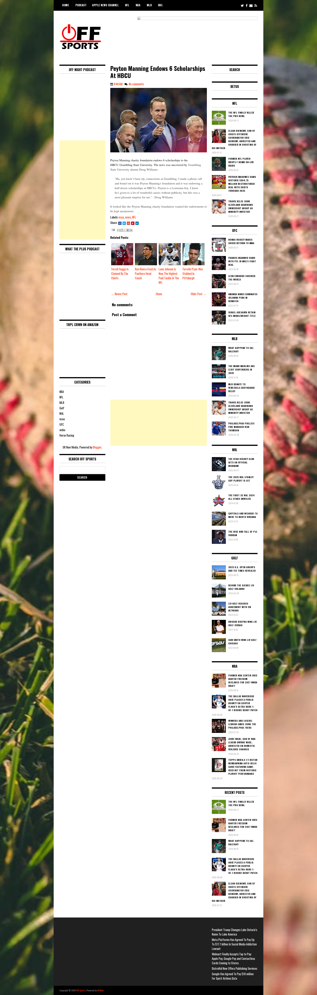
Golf (61, 408)
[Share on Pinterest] (132, 223)
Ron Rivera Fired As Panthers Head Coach (145, 273)
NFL (127, 5)
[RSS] (255, 5)
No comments (136, 84)
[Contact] (251, 5)
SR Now (100, 990)
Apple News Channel (105, 5)
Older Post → (198, 294)
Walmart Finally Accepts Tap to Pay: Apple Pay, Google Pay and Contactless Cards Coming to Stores (233, 958)
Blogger (97, 447)
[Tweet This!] (124, 223)
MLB (149, 5)
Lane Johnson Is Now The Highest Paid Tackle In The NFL (169, 276)
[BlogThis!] (121, 230)
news (128, 217)
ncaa (121, 217)
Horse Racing (66, 435)
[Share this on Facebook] (120, 223)
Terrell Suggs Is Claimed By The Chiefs (119, 273)
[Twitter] (242, 5)
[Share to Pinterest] (131, 230)
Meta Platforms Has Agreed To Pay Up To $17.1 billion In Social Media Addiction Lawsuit (234, 944)
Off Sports (80, 990)
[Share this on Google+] (128, 223)
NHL (160, 5)
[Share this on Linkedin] (137, 223)
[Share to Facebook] (128, 230)
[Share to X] (124, 230)
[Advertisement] (158, 423)
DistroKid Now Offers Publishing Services (234, 968)
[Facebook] (246, 5)
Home (65, 5)
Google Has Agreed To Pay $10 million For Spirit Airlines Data (233, 976)
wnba (62, 430)
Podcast (81, 5)
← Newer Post (119, 294)
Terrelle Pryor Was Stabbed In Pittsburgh (192, 273)
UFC (61, 424)
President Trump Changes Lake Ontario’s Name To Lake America (234, 932)
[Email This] (118, 230)
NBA (138, 5)
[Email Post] (112, 229)
